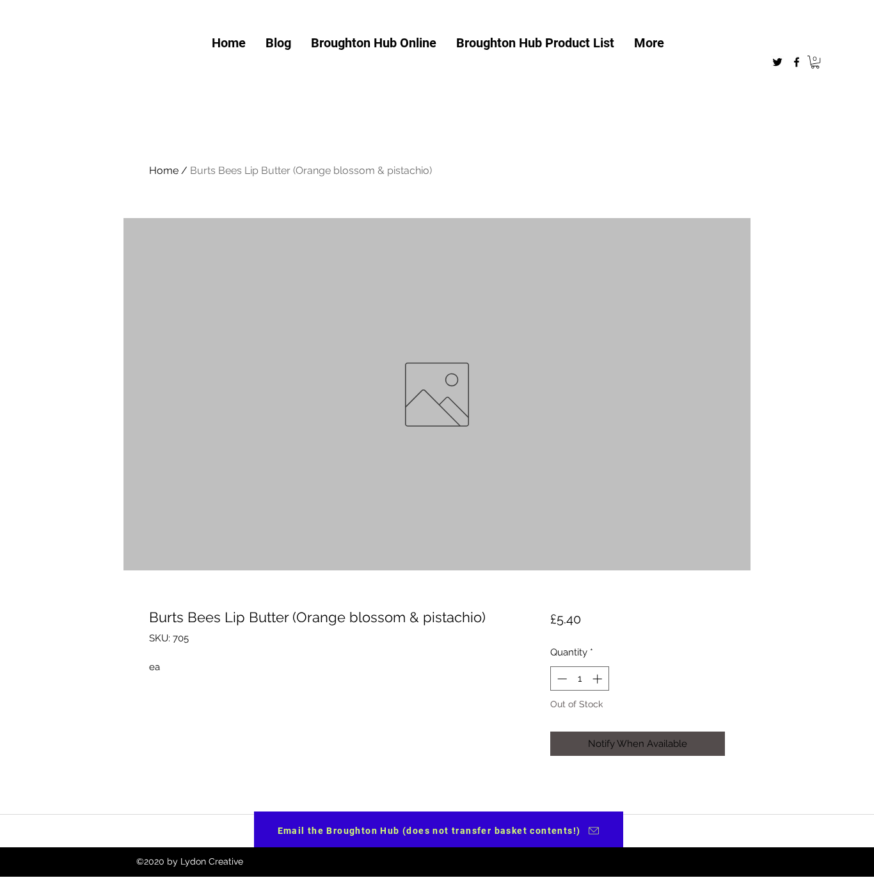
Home (164, 170)
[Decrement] (560, 679)
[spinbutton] (579, 679)
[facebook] (796, 62)
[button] (815, 62)
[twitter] (777, 62)
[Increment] (598, 679)
